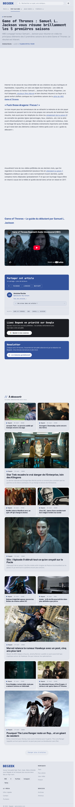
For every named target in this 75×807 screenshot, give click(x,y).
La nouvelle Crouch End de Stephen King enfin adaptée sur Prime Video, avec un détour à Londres (52, 775)
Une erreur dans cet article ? (27, 303)
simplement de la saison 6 (56, 115)
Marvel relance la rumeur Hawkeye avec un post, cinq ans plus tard (36, 649)
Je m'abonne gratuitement (20, 355)
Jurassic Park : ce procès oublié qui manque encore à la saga (19, 427)
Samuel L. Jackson (38, 311)
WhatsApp (37, 286)
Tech (5, 9)
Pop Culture (8, 16)
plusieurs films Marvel (25, 93)
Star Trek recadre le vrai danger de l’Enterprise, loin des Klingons (35, 476)
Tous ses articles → (19, 298)
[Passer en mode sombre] (68, 3)
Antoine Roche (7, 44)
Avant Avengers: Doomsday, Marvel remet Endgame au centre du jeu (19, 774)
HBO (29, 311)
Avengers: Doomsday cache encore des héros (52, 427)
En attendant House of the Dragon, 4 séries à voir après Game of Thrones (53, 685)
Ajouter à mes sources (20, 333)
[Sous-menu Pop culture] (21, 9)
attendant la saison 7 (54, 171)
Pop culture (15, 9)
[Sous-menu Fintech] (43, 9)
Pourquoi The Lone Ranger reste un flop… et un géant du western (36, 734)
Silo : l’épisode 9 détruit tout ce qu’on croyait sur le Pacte (35, 561)
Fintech (39, 9)
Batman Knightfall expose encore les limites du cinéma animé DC (20, 600)
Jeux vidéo (28, 9)
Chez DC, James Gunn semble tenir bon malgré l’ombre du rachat (52, 512)
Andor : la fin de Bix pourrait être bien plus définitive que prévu (53, 600)
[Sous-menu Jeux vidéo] (33, 9)
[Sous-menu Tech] (8, 9)
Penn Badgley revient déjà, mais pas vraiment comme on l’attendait (19, 685)
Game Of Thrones (19, 311)
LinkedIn (27, 286)
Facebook (16, 286)
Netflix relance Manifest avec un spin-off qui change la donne (18, 512)
